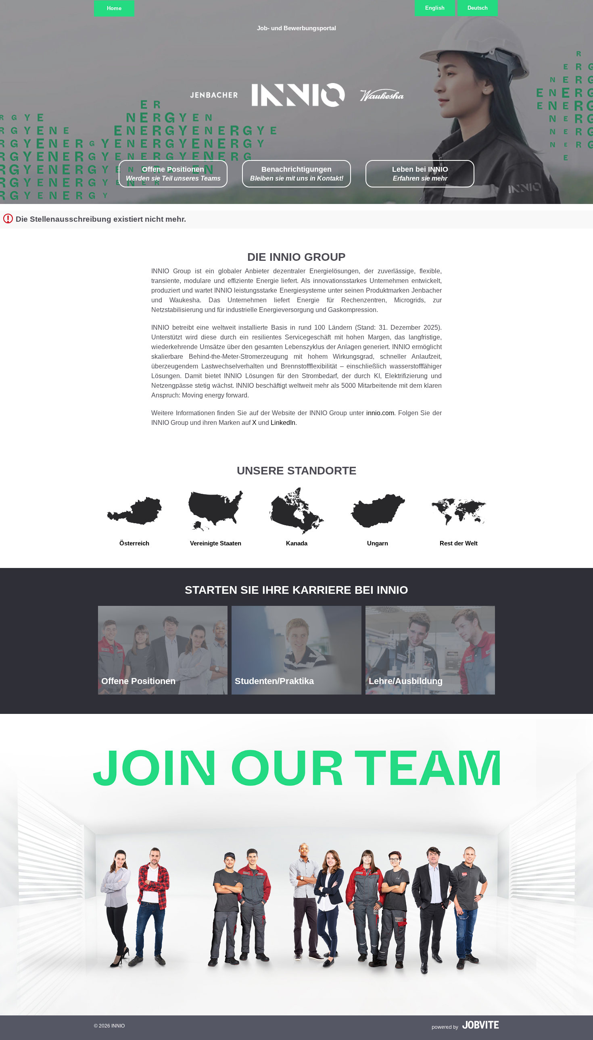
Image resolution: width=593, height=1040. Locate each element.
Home (114, 8)
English (435, 8)
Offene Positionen (173, 173)
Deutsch (478, 8)
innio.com (380, 413)
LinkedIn (283, 422)
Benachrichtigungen (296, 173)
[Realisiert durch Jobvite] (465, 1025)
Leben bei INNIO (420, 173)
